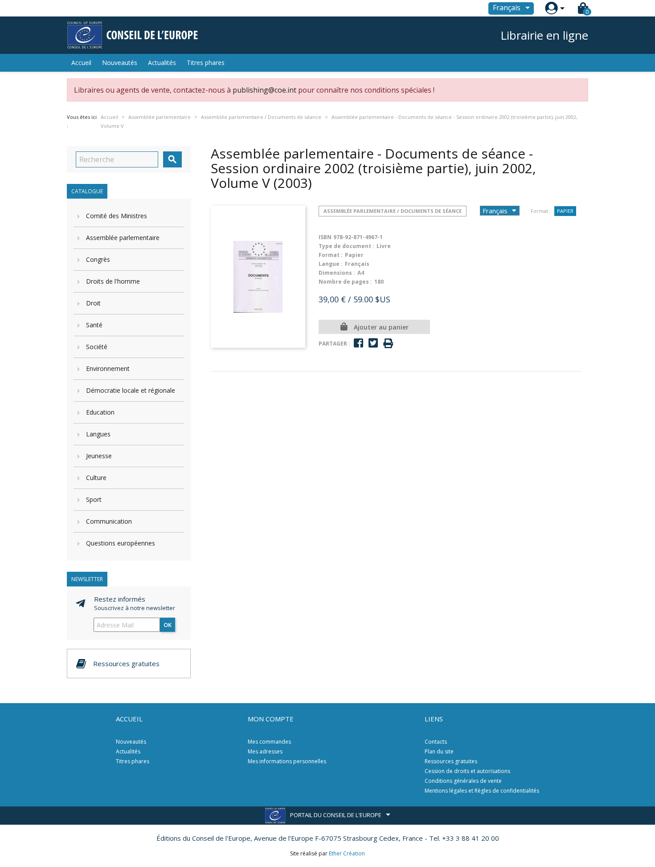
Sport (94, 499)
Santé (94, 325)
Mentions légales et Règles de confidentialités (482, 790)
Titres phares (206, 62)
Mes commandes (269, 741)
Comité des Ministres (116, 216)
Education (100, 412)
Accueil (81, 62)
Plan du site (439, 751)
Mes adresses (265, 751)
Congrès (98, 259)
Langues (98, 434)
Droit (93, 303)
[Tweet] (373, 343)
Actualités (162, 62)
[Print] (388, 343)
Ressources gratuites (451, 761)
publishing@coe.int (264, 90)
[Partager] (358, 343)
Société (96, 346)
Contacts (436, 741)
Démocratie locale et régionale (130, 390)
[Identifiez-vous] (551, 8)
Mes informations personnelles (287, 761)
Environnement (108, 368)
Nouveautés (119, 62)
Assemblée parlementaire (123, 237)
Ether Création (347, 853)
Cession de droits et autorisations (467, 771)
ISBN (325, 237)
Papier (565, 211)
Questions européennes (120, 543)
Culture (96, 477)
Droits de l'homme (113, 281)
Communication (109, 521)
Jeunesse (99, 456)
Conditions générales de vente (463, 781)
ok (168, 625)
